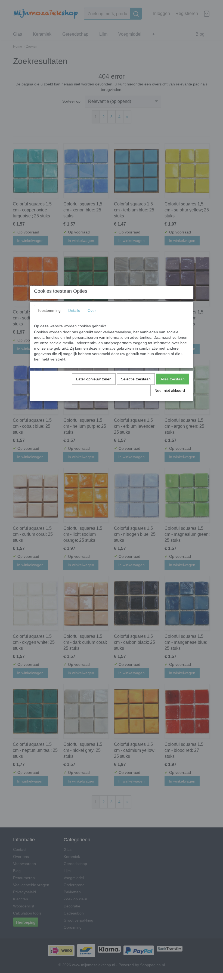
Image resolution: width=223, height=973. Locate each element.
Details (74, 310)
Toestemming (49, 310)
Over (92, 310)
